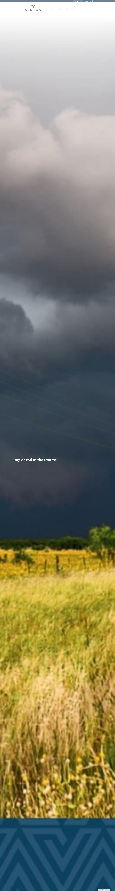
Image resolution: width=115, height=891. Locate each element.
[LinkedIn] (77, 1)
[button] (52, 9)
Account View (88, 1)
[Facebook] (81, 1)
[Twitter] (74, 1)
